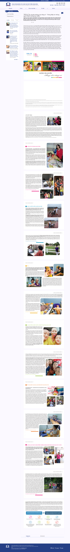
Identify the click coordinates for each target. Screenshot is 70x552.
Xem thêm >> (16, 59)
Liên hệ (64, 5)
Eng (47, 0)
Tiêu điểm (8, 20)
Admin (62, 548)
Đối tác (60, 5)
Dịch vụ (53, 8)
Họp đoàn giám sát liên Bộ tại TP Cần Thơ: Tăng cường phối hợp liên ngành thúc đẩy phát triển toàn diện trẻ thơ (14, 25)
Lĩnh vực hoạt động (32, 8)
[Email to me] (33, 22)
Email (53, 548)
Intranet (57, 548)
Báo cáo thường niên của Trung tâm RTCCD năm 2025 (14, 31)
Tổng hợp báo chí (10, 16)
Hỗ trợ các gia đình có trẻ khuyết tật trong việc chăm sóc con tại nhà (14, 46)
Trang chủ (10, 8)
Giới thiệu (51, 5)
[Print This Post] (31, 22)
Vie (45, 0)
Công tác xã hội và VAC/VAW (14, 43)
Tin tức (21, 8)
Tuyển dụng (56, 5)
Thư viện (42, 8)
